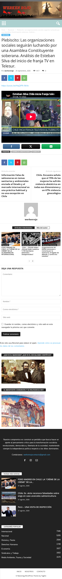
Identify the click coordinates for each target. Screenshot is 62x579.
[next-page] (32, 260)
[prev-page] (29, 260)
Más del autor (42, 228)
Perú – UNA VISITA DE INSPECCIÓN (35, 507)
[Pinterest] (17, 78)
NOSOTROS (29, 571)
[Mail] (37, 461)
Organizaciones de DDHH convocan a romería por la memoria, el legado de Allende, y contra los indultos (50, 251)
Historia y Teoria (8, 540)
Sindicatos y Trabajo (10, 553)
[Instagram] (31, 461)
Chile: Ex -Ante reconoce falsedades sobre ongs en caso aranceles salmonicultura (38, 494)
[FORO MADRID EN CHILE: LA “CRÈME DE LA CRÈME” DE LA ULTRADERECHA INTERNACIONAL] (10, 239)
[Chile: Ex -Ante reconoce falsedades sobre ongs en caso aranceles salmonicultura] (8, 497)
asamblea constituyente (21, 152)
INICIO (19, 571)
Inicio (3, 30)
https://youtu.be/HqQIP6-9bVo (15, 85)
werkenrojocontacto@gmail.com (37, 455)
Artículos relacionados (23, 228)
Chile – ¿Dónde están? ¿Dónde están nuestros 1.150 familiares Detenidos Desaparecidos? (30, 250)
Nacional (11, 30)
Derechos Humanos (29, 245)
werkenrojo (9, 71)
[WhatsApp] (24, 78)
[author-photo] (31, 210)
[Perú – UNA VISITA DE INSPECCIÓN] (8, 511)
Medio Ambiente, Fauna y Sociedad (16, 557)
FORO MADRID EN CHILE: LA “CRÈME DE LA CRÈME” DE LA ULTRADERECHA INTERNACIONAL (10, 250)
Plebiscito (36, 152)
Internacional (6, 531)
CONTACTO (41, 571)
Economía (5, 549)
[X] (11, 78)
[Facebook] (4, 78)
